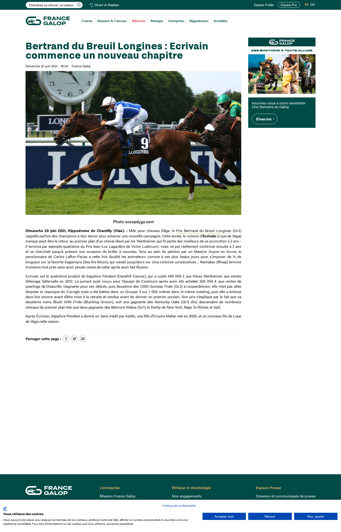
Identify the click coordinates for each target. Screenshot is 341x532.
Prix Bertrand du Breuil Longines (203, 230)
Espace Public (264, 4)
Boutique (157, 21)
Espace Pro (289, 5)
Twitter (74, 338)
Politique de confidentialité (179, 505)
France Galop (59, 490)
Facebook (66, 338)
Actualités (220, 21)
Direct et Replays (107, 5)
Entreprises (176, 21)
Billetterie (138, 21)
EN (312, 4)
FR (307, 4)
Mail (83, 338)
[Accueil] (48, 21)
